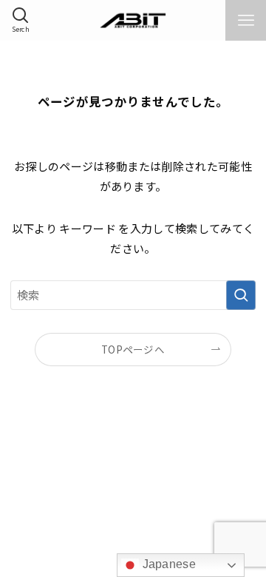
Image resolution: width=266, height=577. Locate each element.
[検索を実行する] (241, 295)
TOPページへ (133, 349)
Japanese (167, 564)
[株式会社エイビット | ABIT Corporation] (133, 20)
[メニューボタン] (245, 20)
